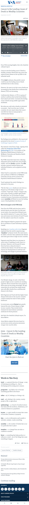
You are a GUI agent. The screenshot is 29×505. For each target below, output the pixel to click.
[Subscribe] (23, 489)
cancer (11, 188)
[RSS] (16, 489)
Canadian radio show (15, 229)
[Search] (24, 503)
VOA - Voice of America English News (13, 47)
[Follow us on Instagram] (12, 489)
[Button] (25, 18)
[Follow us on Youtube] (9, 489)
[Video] (11, 503)
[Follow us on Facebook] (2, 489)
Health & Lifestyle (6, 6)
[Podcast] (19, 489)
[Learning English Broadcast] (18, 503)
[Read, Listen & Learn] (4, 503)
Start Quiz (14, 362)
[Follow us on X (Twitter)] (5, 489)
